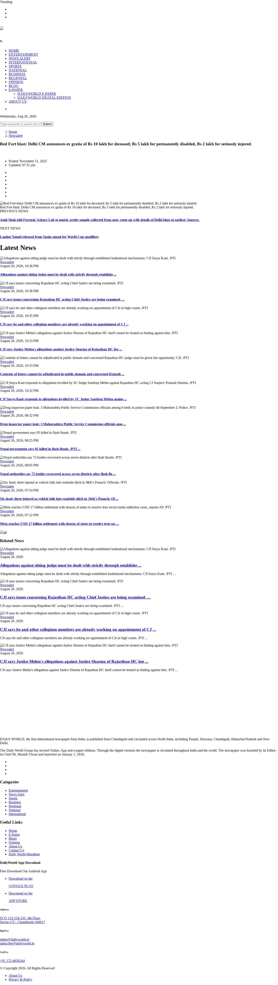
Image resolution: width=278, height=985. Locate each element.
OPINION (16, 82)
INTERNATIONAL (23, 62)
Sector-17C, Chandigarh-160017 (22, 922)
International (17, 814)
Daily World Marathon (24, 854)
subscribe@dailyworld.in (17, 943)
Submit (47, 124)
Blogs (13, 838)
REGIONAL (18, 78)
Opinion (14, 842)
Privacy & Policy (20, 979)
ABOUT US (17, 101)
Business (15, 802)
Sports (13, 798)
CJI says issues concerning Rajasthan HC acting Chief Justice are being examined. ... (62, 299)
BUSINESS (17, 74)
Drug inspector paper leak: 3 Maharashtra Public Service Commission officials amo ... (63, 424)
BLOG (13, 86)
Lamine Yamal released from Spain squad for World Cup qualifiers (49, 237)
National (14, 810)
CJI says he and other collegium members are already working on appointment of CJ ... (64, 324)
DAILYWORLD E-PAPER (36, 93)
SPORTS (15, 66)
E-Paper (14, 834)
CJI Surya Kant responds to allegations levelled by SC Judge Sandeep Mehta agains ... (63, 399)
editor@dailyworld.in (14, 939)
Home (13, 132)
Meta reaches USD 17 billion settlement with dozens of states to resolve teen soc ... (59, 524)
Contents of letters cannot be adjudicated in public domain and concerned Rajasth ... (62, 374)
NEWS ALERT (20, 58)
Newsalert (16, 135)
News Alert (16, 794)
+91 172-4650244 (12, 961)
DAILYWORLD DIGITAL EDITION (44, 97)
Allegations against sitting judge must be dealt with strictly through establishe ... (58, 274)
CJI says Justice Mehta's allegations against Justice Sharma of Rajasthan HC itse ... (61, 349)
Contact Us (16, 850)
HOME (14, 50)
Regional (15, 806)
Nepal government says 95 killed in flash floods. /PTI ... (40, 449)
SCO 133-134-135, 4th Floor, (20, 918)
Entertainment (18, 790)
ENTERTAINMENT (23, 54)
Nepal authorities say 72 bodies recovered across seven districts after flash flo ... (58, 474)
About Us (15, 846)
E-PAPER (16, 90)
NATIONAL (18, 70)
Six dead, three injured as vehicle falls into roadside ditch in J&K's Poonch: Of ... (59, 499)
